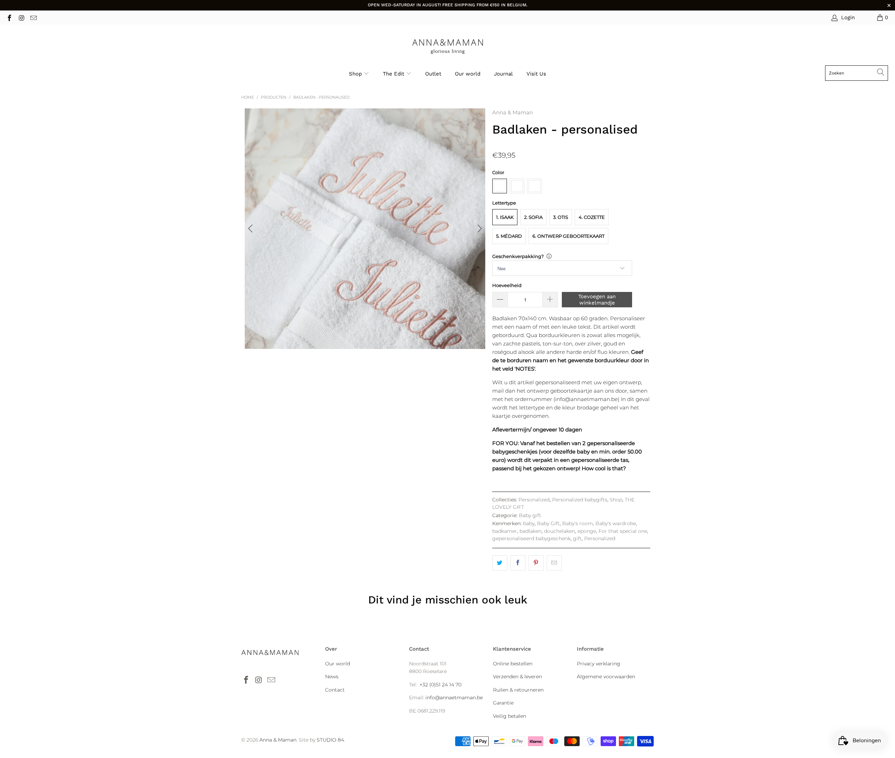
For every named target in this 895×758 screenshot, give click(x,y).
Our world (467, 74)
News (331, 676)
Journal (503, 74)
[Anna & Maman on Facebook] (9, 17)
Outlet (433, 74)
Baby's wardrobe (615, 523)
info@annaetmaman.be (454, 697)
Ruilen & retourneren (518, 690)
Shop (355, 74)
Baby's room (577, 523)
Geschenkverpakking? (518, 256)
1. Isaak (505, 217)
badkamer (504, 531)
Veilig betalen (509, 716)
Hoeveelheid (507, 285)
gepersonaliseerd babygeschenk (531, 538)
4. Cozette (592, 217)
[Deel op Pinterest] (536, 563)
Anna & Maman (512, 112)
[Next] (479, 228)
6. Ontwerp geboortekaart (568, 236)
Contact (335, 690)
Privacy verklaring (598, 663)
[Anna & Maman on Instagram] (21, 17)
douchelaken (559, 531)
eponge (587, 531)
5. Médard (509, 236)
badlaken (531, 531)
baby (529, 523)
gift (577, 538)
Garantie (503, 703)
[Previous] (251, 228)
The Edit (394, 74)
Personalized (534, 499)
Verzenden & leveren (517, 676)
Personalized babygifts (579, 499)
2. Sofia (533, 217)
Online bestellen (512, 663)
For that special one (623, 531)
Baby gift (530, 515)
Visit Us (536, 74)
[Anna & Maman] (448, 46)
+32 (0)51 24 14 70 (440, 684)
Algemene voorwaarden (606, 676)
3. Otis (560, 217)
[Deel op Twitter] (499, 563)
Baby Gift (548, 523)
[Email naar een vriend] (554, 563)
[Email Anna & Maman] (33, 17)
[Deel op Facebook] (517, 563)
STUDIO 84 (330, 740)
